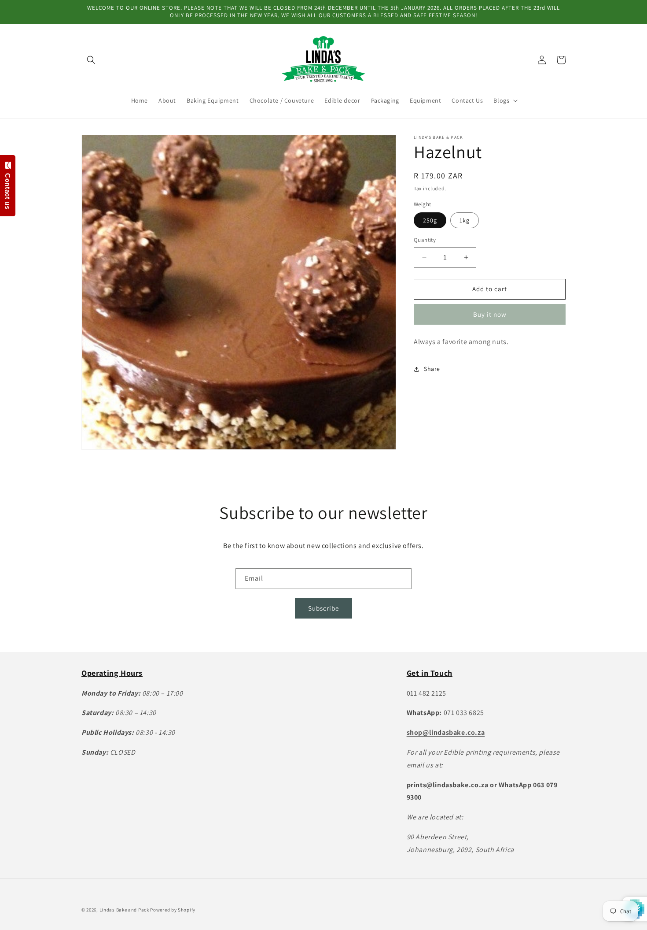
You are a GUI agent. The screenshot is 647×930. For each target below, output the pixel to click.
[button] (91, 60)
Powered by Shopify (172, 910)
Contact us (7, 189)
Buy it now (490, 314)
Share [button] (432, 369)
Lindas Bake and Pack (124, 910)
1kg (465, 220)
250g (430, 220)
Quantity (425, 240)
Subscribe (323, 608)
